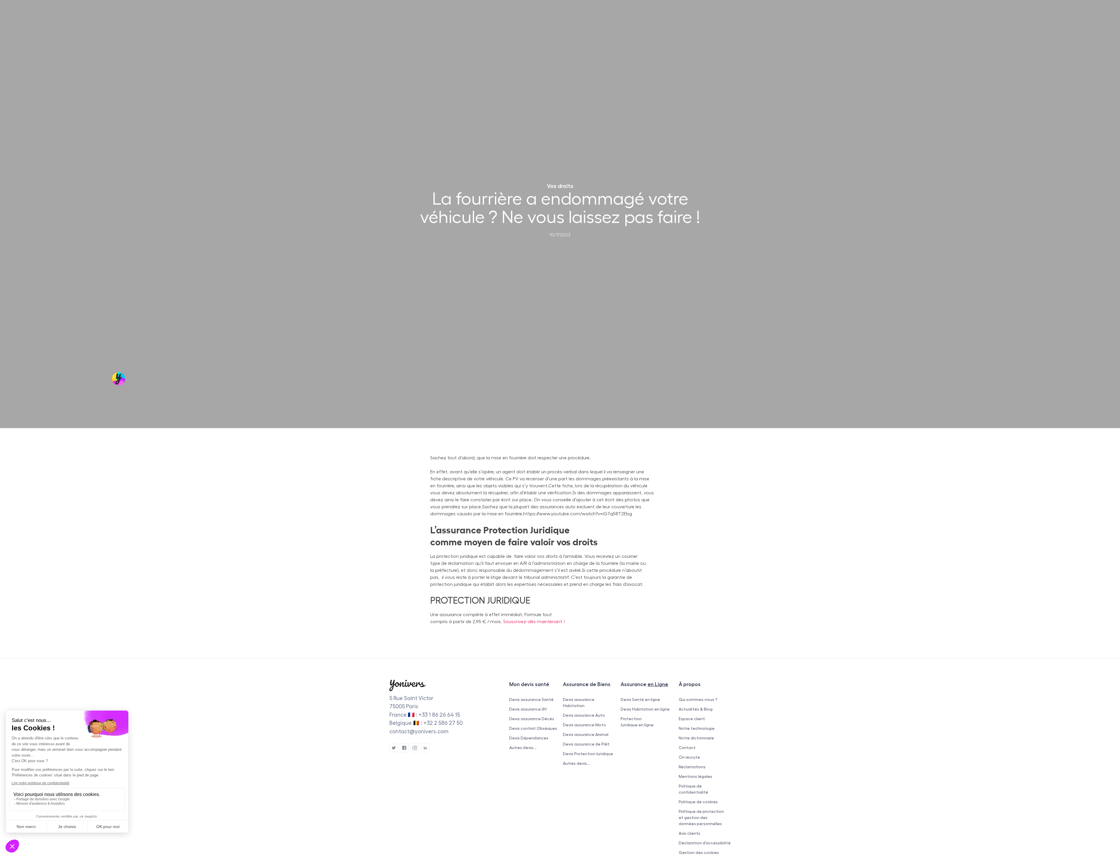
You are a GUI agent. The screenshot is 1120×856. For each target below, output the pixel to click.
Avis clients (689, 833)
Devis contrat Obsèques (533, 728)
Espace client (692, 719)
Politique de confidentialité (693, 789)
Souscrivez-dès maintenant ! (534, 621)
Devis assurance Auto (584, 715)
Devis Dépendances (528, 738)
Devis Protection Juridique (588, 754)
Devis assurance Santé (531, 699)
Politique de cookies (698, 802)
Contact (687, 748)
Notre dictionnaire (696, 738)
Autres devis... (523, 748)
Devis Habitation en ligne (645, 709)
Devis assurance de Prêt (586, 744)
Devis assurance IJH (528, 709)
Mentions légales (695, 776)
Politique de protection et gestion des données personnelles (701, 817)
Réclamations (692, 767)
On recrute (689, 757)
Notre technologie (697, 728)
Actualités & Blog (696, 709)
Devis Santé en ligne (640, 699)
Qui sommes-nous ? (698, 699)
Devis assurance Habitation (578, 702)
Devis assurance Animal (585, 734)
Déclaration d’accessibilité (705, 843)
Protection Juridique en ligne (637, 722)
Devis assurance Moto (584, 725)
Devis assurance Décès (531, 719)
